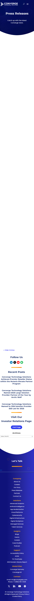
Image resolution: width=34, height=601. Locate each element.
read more (9, 90)
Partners (17, 493)
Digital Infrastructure (17, 518)
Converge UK (17, 572)
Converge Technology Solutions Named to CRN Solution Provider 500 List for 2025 (16, 406)
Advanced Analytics (17, 504)
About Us (17, 482)
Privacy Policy (24, 594)
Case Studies (17, 543)
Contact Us (17, 496)
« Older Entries (9, 350)
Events (17, 537)
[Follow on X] (14, 362)
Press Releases (17, 490)
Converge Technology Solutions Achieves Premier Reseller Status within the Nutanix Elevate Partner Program (15, 68)
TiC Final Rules (17, 559)
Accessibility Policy (17, 553)
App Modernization (17, 509)
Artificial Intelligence (17, 506)
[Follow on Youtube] (18, 362)
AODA (17, 556)
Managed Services (17, 524)
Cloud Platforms (17, 512)
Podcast (17, 546)
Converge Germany (17, 569)
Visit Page (16, 427)
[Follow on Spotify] (21, 362)
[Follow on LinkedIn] (11, 362)
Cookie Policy (17, 596)
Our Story (17, 487)
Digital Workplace (17, 521)
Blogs (17, 534)
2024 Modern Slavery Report (17, 562)
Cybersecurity (17, 515)
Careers (17, 485)
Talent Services (17, 527)
